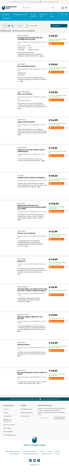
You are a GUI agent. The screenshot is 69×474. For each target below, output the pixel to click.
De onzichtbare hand (27, 66)
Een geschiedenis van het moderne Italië (32, 373)
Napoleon (22, 261)
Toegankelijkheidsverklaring (30, 454)
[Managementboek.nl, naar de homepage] (9, 9)
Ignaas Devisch (22, 342)
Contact (5, 412)
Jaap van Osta (21, 370)
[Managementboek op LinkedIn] (30, 460)
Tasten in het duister (26, 233)
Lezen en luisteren (9, 424)
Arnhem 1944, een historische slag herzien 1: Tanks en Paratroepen (32, 290)
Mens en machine (25, 94)
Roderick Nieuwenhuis (24, 92)
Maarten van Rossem (23, 314)
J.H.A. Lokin (20, 175)
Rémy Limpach (21, 231)
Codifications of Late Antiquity (31, 178)
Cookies (57, 451)
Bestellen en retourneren (7, 420)
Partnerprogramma (9, 435)
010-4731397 (64, 14)
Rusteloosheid (24, 345)
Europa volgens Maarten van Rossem (30, 318)
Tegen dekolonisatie (26, 122)
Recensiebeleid (8, 431)
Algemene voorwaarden (29, 451)
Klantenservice (8, 405)
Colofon (42, 451)
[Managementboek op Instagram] (38, 460)
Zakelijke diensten (26, 409)
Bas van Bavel (21, 64)
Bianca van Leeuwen (23, 35)
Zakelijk (23, 405)
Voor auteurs (7, 428)
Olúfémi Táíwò (21, 119)
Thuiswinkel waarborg (13, 451)
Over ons (6, 409)
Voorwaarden (7, 416)
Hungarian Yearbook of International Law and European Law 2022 (32, 207)
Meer (41, 56)
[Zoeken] (53, 7)
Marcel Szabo (21, 203)
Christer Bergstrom (23, 287)
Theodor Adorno (22, 147)
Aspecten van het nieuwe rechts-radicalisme (31, 150)
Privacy (50, 451)
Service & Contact (46, 454)
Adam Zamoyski (22, 259)
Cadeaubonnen (25, 416)
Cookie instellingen (14, 454)
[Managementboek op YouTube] (34, 460)
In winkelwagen (57, 43)
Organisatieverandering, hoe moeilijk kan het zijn (30, 38)
